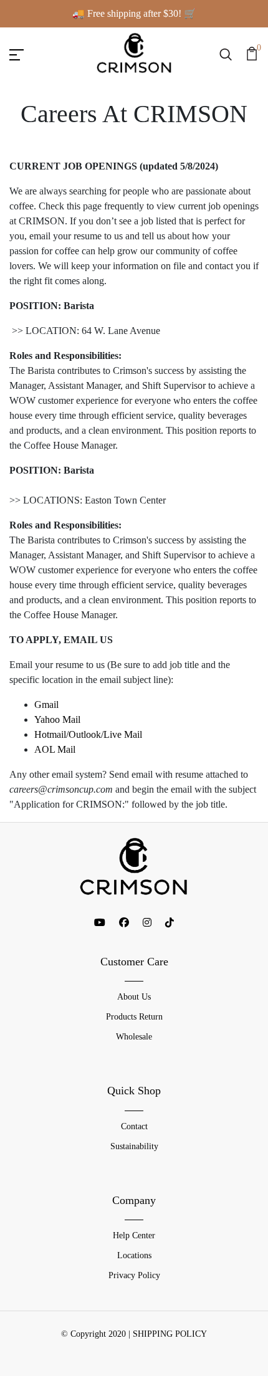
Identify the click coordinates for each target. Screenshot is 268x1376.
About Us (134, 996)
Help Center (134, 1235)
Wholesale (134, 1036)
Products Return (134, 1016)
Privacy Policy (134, 1275)
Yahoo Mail (57, 719)
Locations (134, 1255)
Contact (134, 1126)
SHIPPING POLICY (170, 1334)
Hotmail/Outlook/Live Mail (88, 734)
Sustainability (134, 1146)
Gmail (46, 704)
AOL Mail (54, 749)
